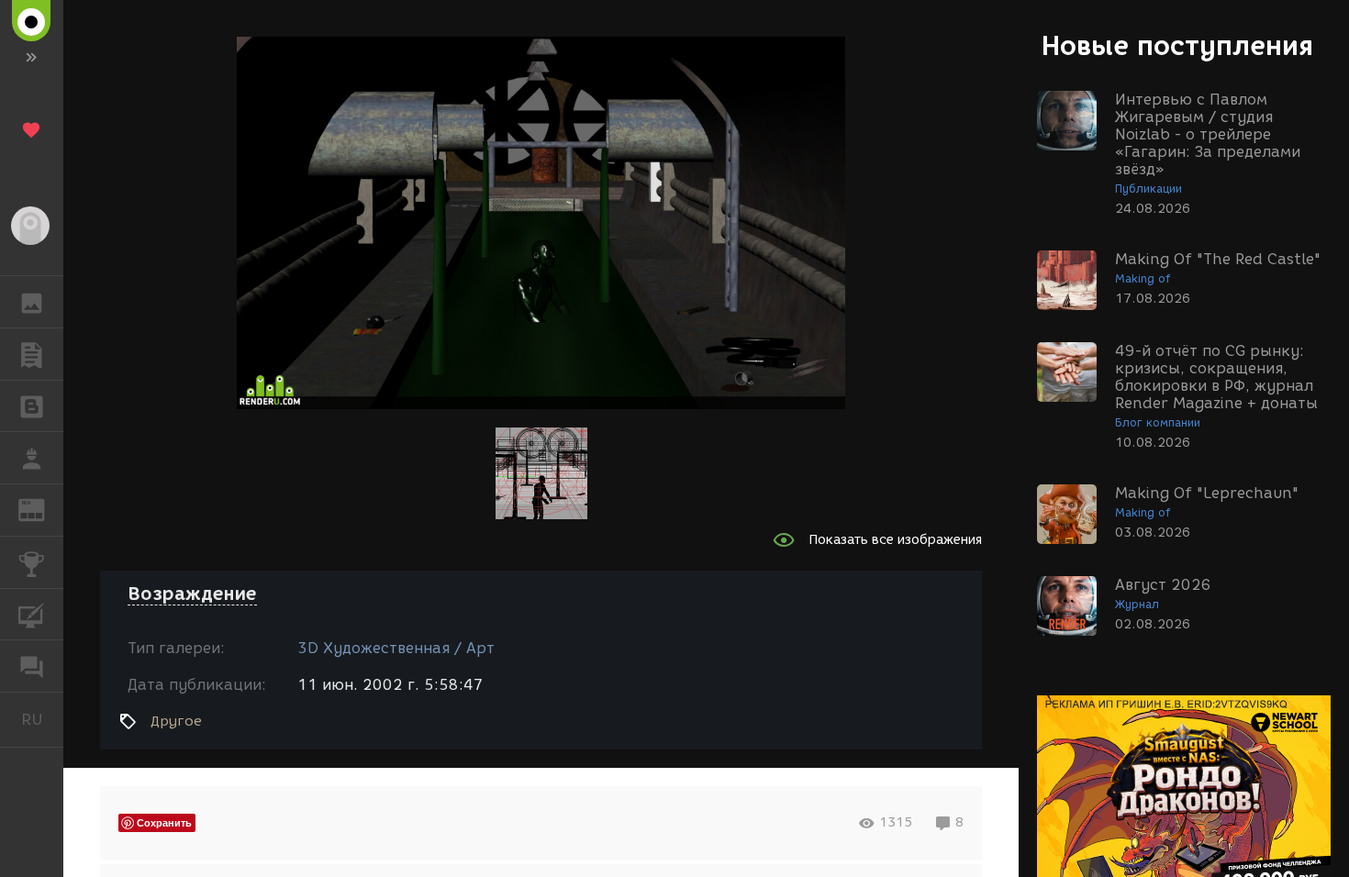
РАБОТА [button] (31, 457)
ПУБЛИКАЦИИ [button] (31, 354)
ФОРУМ (31, 666)
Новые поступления (1177, 45)
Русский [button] (42, 719)
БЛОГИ (31, 406)
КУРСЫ (31, 614)
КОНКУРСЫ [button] (31, 562)
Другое (176, 721)
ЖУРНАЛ (42, 508)
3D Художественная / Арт (396, 648)
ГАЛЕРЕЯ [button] (31, 301)
